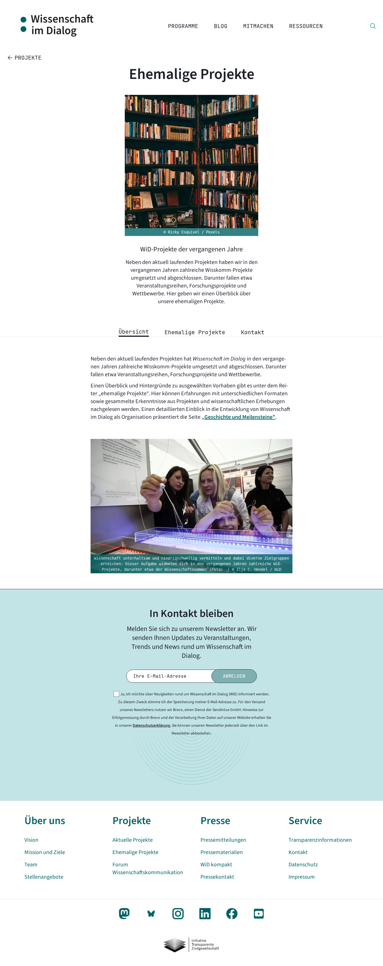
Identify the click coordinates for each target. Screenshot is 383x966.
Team (31, 865)
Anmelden (234, 676)
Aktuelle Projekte (132, 840)
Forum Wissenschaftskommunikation (147, 868)
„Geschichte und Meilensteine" (238, 417)
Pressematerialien (221, 852)
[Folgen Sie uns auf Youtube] (258, 913)
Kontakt (252, 332)
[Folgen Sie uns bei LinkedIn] (205, 913)
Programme (183, 26)
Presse (215, 820)
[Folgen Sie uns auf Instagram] (178, 913)
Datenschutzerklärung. (152, 725)
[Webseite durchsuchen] (373, 26)
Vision (31, 840)
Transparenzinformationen (320, 840)
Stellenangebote (43, 877)
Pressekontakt (217, 877)
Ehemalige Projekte (195, 332)
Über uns (44, 820)
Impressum (302, 877)
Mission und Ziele (44, 852)
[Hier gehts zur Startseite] (63, 26)
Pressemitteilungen (223, 840)
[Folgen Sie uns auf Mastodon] (124, 913)
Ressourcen (306, 26)
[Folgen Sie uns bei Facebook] (231, 913)
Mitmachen (258, 26)
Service (305, 820)
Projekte (131, 820)
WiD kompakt (216, 865)
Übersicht (134, 331)
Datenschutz (303, 865)
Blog (220, 26)
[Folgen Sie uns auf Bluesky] (151, 913)
